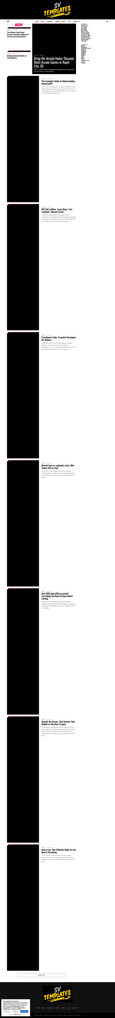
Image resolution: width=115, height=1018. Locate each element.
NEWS (37, 21)
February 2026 (85, 32)
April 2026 (84, 30)
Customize (7, 1011)
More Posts (41, 975)
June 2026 (84, 27)
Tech (82, 59)
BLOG (82, 46)
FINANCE (83, 52)
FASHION (57, 21)
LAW (82, 57)
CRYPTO (63, 21)
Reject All (15, 1011)
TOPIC (69, 21)
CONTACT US (76, 21)
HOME (83, 56)
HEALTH (42, 21)
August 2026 (84, 25)
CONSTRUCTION (86, 48)
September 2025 (86, 38)
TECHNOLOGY (50, 21)
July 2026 (83, 26)
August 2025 (84, 40)
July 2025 (83, 41)
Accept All (24, 1011)
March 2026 (84, 31)
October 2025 (85, 37)
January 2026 (85, 34)
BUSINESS (84, 47)
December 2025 (85, 35)
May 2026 (83, 29)
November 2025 (85, 36)
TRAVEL (83, 63)
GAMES (83, 53)
